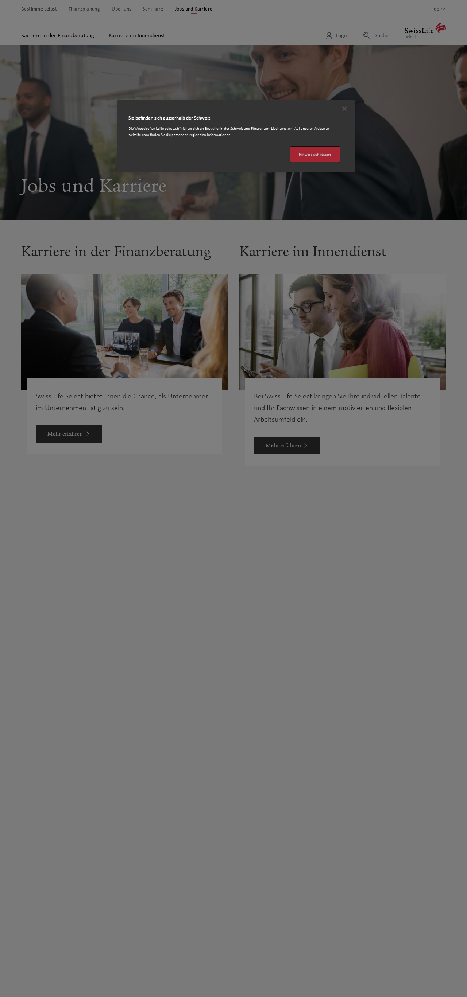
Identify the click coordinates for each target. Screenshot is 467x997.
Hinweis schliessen (315, 154)
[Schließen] (344, 109)
